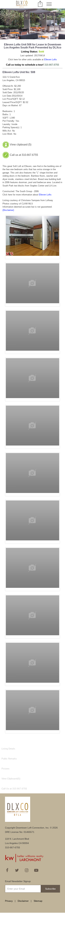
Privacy (9, 901)
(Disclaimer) (8, 210)
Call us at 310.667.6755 (24, 154)
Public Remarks (9, 758)
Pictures (6, 768)
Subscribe (50, 888)
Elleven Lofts (50, 59)
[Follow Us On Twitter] (17, 870)
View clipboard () (20, 144)
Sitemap (38, 901)
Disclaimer (23, 901)
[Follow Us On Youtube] (36, 870)
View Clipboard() (11, 778)
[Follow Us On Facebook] (7, 870)
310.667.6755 (51, 64)
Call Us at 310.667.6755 (14, 788)
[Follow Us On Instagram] (26, 870)
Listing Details (8, 748)
